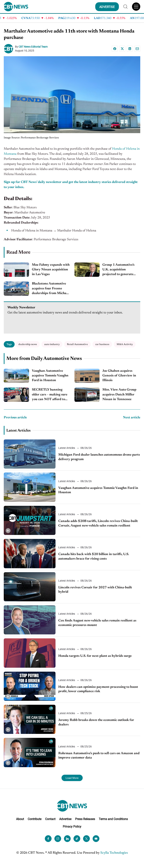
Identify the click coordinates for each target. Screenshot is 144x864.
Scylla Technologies (114, 853)
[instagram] (57, 838)
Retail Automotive (77, 344)
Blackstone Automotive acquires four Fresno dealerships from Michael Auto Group (50, 289)
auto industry (52, 344)
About (20, 819)
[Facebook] (115, 49)
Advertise (65, 819)
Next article (131, 417)
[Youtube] (96, 838)
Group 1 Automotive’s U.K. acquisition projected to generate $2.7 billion (118, 270)
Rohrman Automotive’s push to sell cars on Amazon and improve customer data (99, 755)
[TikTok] (77, 838)
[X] (122, 49)
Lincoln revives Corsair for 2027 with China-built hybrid (95, 590)
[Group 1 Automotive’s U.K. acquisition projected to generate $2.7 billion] (87, 269)
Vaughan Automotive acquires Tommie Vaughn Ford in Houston (50, 375)
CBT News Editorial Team (33, 46)
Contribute (34, 819)
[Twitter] (86, 838)
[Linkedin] (130, 49)
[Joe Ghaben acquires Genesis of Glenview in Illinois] (87, 376)
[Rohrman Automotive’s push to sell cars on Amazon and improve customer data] (30, 752)
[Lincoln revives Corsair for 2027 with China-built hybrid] (30, 586)
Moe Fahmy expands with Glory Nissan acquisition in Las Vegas (51, 269)
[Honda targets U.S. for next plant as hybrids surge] (30, 653)
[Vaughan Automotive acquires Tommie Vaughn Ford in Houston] (16, 376)
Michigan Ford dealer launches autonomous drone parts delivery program (99, 457)
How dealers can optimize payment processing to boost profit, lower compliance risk (98, 689)
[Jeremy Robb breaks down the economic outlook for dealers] (30, 719)
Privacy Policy (72, 826)
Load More (72, 777)
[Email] (137, 49)
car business (102, 344)
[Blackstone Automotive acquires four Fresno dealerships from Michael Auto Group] (16, 288)
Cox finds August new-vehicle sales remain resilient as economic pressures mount (97, 623)
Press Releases (85, 819)
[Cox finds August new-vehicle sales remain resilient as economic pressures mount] (30, 619)
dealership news (27, 344)
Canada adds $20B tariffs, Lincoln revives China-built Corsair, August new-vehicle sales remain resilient (98, 523)
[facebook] (48, 838)
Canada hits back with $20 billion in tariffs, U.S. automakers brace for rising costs (93, 556)
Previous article (15, 417)
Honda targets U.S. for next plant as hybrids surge (95, 656)
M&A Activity (125, 344)
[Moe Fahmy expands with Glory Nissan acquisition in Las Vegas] (16, 269)
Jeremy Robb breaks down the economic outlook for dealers (96, 722)
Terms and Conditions (113, 819)
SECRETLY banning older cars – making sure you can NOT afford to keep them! (49, 395)
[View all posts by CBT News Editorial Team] (9, 48)
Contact (50, 819)
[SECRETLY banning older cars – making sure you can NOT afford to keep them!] (16, 395)
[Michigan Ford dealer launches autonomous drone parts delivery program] (30, 454)
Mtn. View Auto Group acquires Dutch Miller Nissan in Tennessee (119, 394)
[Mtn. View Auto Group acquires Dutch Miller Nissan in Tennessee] (87, 395)
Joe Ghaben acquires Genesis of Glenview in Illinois (119, 375)
